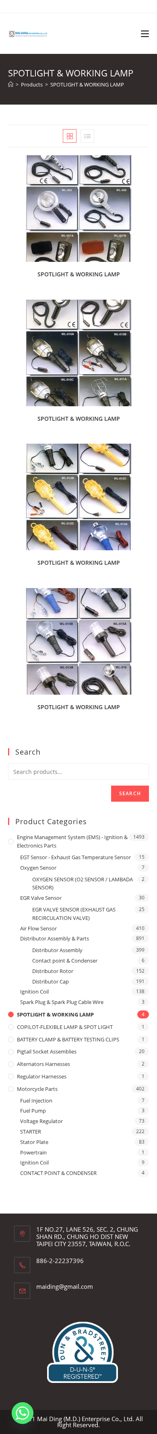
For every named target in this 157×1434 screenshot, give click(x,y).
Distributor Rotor (52, 971)
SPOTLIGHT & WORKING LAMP (87, 84)
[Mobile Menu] (145, 33)
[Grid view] (69, 136)
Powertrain (33, 1152)
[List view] (87, 136)
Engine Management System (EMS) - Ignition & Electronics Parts (72, 841)
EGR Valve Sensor (41, 897)
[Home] (10, 84)
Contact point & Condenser (64, 960)
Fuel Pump (33, 1110)
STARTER (30, 1131)
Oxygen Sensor (38, 867)
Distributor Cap (50, 981)
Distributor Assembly (57, 950)
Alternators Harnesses (43, 1064)
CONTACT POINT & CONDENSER (58, 1173)
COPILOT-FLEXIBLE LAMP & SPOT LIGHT (65, 1027)
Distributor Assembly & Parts (54, 938)
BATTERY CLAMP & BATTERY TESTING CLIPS (68, 1039)
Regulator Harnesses (41, 1076)
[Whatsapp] (22, 1413)
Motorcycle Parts (37, 1088)
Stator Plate (34, 1142)
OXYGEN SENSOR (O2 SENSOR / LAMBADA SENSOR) (82, 883)
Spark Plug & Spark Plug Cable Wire (61, 1002)
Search (130, 793)
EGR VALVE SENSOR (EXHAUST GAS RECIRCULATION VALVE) (74, 914)
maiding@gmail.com (64, 1286)
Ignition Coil (34, 991)
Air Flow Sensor (38, 928)
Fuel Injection (36, 1100)
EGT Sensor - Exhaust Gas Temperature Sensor (75, 857)
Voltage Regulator (41, 1121)
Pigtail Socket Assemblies (46, 1051)
